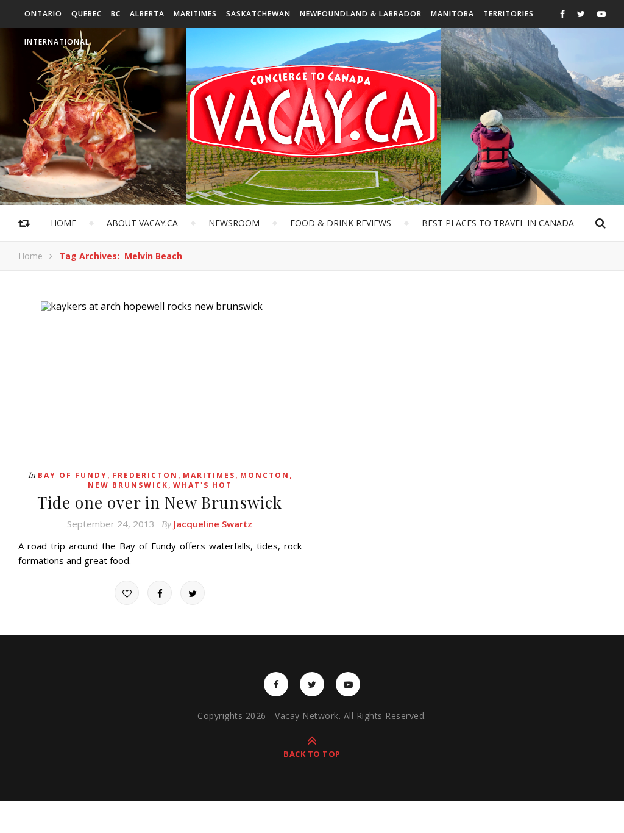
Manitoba (452, 14)
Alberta (147, 14)
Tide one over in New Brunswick (159, 502)
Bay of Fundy (72, 475)
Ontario (43, 14)
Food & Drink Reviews (340, 223)
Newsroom (234, 223)
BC (116, 14)
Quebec (86, 14)
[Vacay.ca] (312, 111)
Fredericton (145, 475)
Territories (508, 14)
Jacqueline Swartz (213, 524)
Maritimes (195, 14)
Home (63, 223)
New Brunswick (128, 485)
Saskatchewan (258, 14)
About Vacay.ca (142, 223)
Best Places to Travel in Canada (498, 223)
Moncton (264, 475)
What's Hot (202, 485)
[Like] (127, 593)
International (57, 42)
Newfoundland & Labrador (361, 14)
